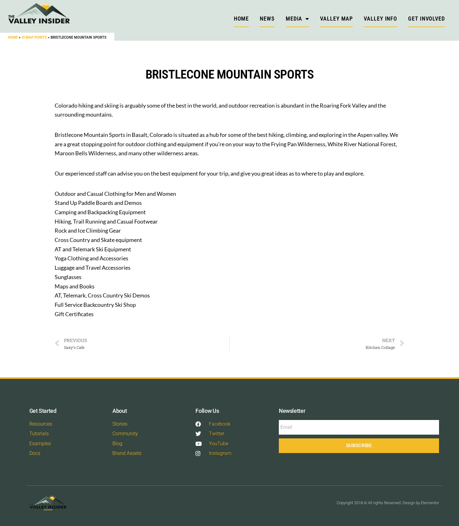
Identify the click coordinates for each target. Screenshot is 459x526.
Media (294, 18)
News (267, 18)
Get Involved (426, 18)
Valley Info (380, 18)
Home (13, 37)
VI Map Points (34, 37)
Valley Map (336, 18)
